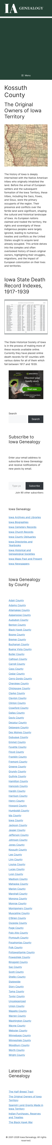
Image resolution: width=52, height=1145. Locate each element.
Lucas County (17, 869)
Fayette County (17, 747)
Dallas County (17, 712)
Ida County (15, 815)
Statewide (15, 981)
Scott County (16, 971)
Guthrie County (17, 776)
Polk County (16, 947)
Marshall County (18, 893)
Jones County (17, 844)
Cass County (16, 668)
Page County (16, 927)
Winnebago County (20, 1035)
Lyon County (16, 874)
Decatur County (18, 722)
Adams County (17, 605)
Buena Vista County (20, 649)
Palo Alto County (18, 932)
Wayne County (17, 1025)
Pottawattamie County (22, 952)
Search (13, 413)
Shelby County (17, 976)
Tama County (16, 991)
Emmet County (17, 742)
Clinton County (17, 703)
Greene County (17, 766)
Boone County (17, 634)
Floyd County (16, 751)
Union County (16, 1006)
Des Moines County (20, 732)
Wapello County (18, 1011)
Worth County (17, 1050)
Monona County (18, 898)
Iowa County (16, 820)
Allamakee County (19, 610)
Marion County (17, 888)
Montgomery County (20, 908)
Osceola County (18, 923)
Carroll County (17, 664)
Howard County (18, 805)
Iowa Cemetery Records (22, 527)
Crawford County (18, 707)
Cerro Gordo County (20, 678)
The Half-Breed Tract (21, 1091)
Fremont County (18, 761)
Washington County (20, 1020)
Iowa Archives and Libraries (25, 517)
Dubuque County (18, 737)
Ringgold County (18, 962)
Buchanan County (19, 644)
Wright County (17, 1055)
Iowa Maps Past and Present (25, 558)
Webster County (18, 1030)
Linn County (16, 859)
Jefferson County (19, 835)
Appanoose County (20, 615)
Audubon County (18, 620)
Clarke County (17, 693)
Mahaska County (18, 883)
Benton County (17, 624)
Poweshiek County (19, 957)
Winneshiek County (20, 1040)
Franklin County (18, 756)
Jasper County (17, 830)
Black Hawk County (20, 629)
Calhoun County (18, 659)
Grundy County (17, 771)
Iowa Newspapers (19, 563)
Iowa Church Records (21, 532)
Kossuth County (18, 849)
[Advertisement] (26, 44)
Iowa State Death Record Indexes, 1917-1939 (24, 285)
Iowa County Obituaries (22, 536)
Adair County (16, 600)
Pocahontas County (20, 942)
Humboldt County (19, 810)
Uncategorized (17, 1001)
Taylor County (17, 996)
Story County (16, 986)
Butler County (16, 654)
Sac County (15, 967)
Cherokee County (19, 683)
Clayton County (17, 698)
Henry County (17, 800)
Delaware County (19, 727)
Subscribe (34, 485)
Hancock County (18, 786)
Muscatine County (19, 913)
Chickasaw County (19, 688)
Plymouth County (18, 937)
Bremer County (17, 639)
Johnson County (18, 839)
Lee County (15, 854)
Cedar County (17, 673)
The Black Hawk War (21, 1122)
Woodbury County (19, 1045)
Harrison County (18, 795)
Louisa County (17, 864)
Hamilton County (18, 781)
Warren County (17, 1015)
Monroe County (17, 903)
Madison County (18, 879)
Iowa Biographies (18, 522)
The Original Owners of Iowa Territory (22, 110)
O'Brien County (17, 918)
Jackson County (18, 825)
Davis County (16, 717)
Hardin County (17, 791)
